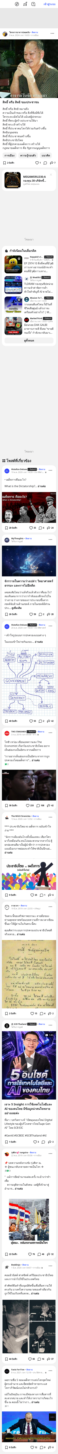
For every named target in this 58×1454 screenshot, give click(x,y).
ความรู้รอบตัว (28, 155)
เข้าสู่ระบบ (49, 4)
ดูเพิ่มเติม (17, 608)
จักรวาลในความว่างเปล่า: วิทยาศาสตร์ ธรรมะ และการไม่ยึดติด (29, 583)
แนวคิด (46, 155)
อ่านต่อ (42, 486)
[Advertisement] (29, 18)
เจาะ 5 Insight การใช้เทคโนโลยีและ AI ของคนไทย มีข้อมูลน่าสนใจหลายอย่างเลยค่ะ (28, 1108)
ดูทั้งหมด (29, 340)
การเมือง (10, 155)
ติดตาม (35, 32)
